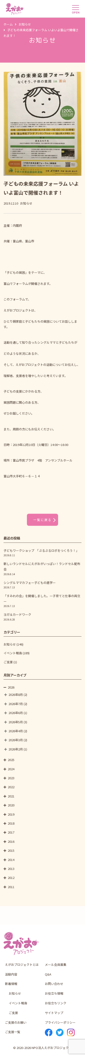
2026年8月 (15, 694)
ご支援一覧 (12, 1032)
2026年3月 (15, 740)
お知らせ (10, 644)
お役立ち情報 (54, 993)
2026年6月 (15, 712)
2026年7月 (15, 704)
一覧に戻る (42, 520)
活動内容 (11, 974)
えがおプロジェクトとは (22, 964)
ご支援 (8, 662)
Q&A (48, 974)
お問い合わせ (54, 983)
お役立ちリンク (55, 1003)
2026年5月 (15, 722)
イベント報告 (13, 653)
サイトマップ (54, 1012)
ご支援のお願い (15, 1022)
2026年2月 (15, 749)
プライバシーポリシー (60, 1022)
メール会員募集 (55, 964)
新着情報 (11, 983)
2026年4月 (15, 731)
